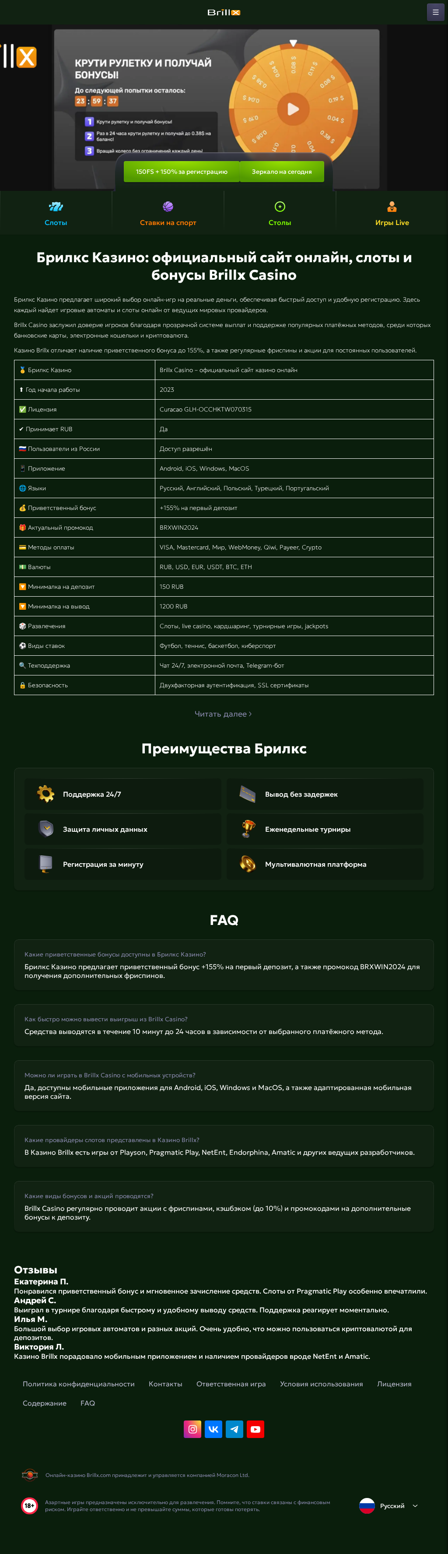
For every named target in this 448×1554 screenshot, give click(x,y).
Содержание (44, 1403)
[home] (224, 12)
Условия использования (321, 1383)
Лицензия (394, 1383)
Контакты (165, 1383)
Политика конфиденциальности (79, 1383)
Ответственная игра (231, 1383)
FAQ (87, 1403)
